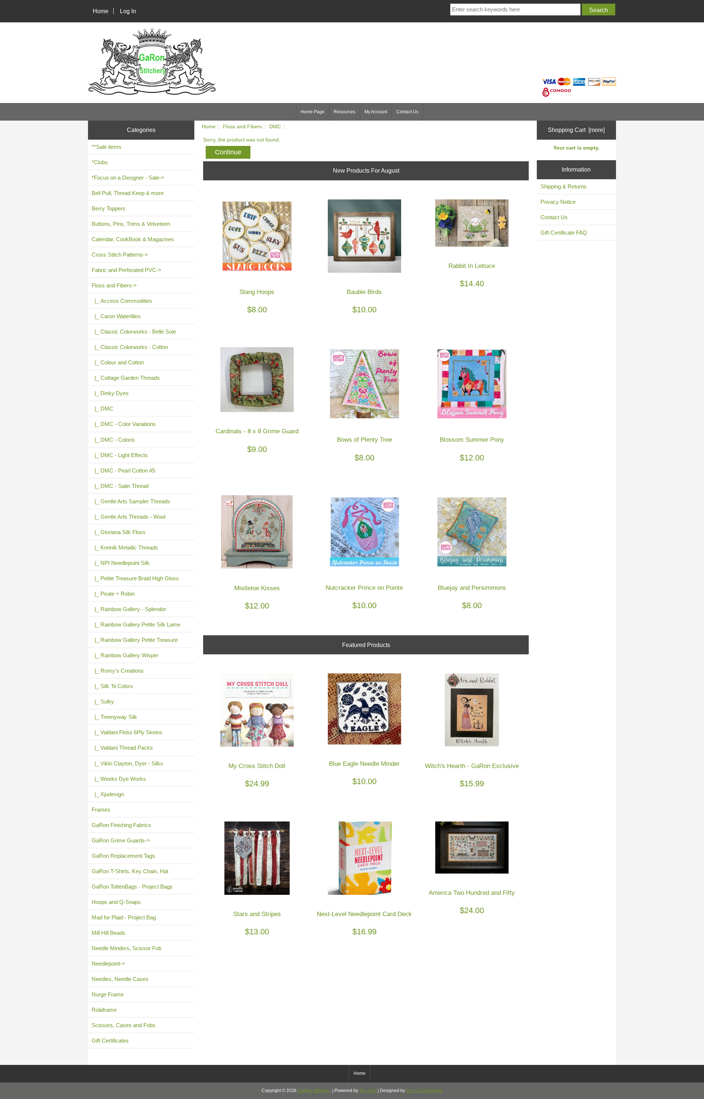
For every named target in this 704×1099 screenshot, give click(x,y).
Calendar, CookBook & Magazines (133, 239)
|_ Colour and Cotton (118, 362)
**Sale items (106, 147)
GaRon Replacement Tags (123, 856)
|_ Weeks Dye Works (119, 779)
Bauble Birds (364, 291)
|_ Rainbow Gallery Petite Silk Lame (136, 624)
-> (114, 285)
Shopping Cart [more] (576, 129)
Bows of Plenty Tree (364, 439)
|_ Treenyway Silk (114, 717)
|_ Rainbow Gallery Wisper (125, 655)
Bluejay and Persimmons (472, 587)
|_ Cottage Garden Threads (126, 378)
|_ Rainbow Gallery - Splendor (129, 609)
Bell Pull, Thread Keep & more (128, 193)
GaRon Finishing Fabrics (121, 825)
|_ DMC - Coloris (113, 440)
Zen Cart (368, 1090)
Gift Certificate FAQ (563, 232)
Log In (128, 11)
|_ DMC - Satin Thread (120, 486)
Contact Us (407, 111)
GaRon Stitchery (314, 1090)
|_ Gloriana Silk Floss (119, 532)
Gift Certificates (110, 1040)
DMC (275, 126)
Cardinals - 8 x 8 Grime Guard (257, 431)
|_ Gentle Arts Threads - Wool (128, 517)
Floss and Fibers (242, 126)
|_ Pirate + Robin (113, 594)
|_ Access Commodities (122, 301)
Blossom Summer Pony (472, 439)
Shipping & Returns (563, 186)
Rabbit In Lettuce (471, 265)
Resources (344, 111)
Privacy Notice (558, 202)
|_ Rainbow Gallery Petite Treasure (135, 640)
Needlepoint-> (108, 963)
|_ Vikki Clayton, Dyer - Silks (127, 763)
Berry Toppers (108, 208)
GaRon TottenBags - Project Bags (132, 886)
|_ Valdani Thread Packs (122, 748)
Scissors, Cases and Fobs (123, 1025)
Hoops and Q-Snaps (116, 902)
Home (101, 11)
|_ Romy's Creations (118, 671)
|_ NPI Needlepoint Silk (121, 563)
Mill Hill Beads (108, 933)
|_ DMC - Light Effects (120, 455)
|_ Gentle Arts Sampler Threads (131, 501)
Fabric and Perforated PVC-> (126, 270)
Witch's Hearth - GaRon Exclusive (472, 765)
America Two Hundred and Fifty (472, 892)
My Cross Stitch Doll (256, 765)
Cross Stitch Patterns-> (120, 254)
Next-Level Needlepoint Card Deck (364, 914)
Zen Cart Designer (424, 1090)
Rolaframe (104, 1010)
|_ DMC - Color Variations (124, 424)
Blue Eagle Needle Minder (364, 763)
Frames (101, 809)
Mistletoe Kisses (257, 588)
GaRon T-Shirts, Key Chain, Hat (130, 871)
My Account (375, 111)
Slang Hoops (256, 291)
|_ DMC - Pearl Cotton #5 (123, 470)
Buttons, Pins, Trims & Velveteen (131, 224)
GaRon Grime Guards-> (121, 840)
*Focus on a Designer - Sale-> (128, 177)
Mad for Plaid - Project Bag (124, 917)
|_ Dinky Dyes (110, 393)
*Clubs (100, 162)
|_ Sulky (103, 701)
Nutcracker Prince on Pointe (364, 587)
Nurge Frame (108, 994)
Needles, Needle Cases (120, 979)
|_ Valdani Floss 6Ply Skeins (127, 732)
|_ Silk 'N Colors (112, 686)
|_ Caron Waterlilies (116, 316)
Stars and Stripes (257, 914)
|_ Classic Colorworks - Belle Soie (134, 331)
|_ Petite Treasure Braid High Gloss (135, 578)
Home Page (312, 111)
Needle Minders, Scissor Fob (126, 948)
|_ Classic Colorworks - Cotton (130, 347)
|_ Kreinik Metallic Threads (125, 547)
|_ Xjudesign (108, 794)
